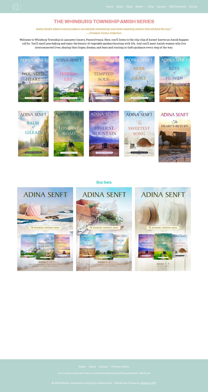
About (119, 6)
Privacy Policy (120, 366)
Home (109, 6)
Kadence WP (148, 383)
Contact (161, 6)
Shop (129, 6)
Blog (151, 6)
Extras (193, 6)
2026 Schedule (177, 6)
